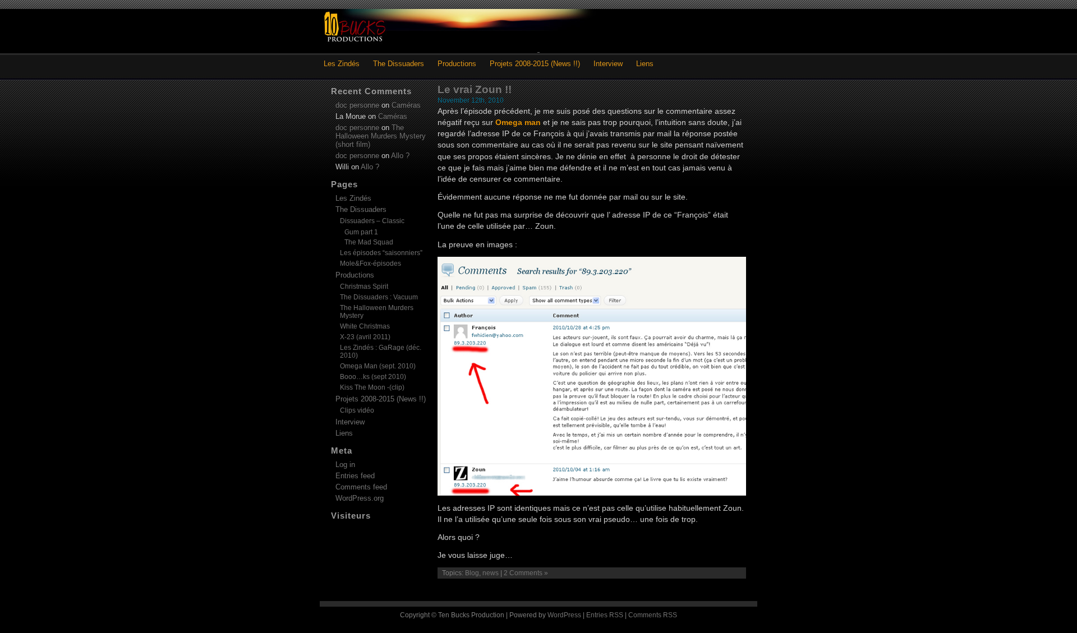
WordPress (564, 615)
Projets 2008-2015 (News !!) (535, 63)
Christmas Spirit (364, 286)
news (490, 573)
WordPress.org (359, 498)
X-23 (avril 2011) (365, 337)
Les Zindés (342, 63)
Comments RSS (652, 615)
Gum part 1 (361, 231)
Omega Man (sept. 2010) (378, 366)
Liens (644, 63)
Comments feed (361, 487)
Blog (472, 573)
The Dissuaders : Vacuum (379, 297)
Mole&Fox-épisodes (370, 263)
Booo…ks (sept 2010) (373, 377)
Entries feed (355, 476)
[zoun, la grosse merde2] (592, 492)
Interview (608, 63)
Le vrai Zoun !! (475, 89)
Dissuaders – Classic (372, 221)
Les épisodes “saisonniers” (381, 253)
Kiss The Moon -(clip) (372, 387)
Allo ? (400, 155)
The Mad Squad (368, 242)
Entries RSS (604, 615)
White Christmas (365, 326)
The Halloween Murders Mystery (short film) (380, 136)
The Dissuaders (398, 63)
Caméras (406, 105)
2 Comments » (526, 573)
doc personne (357, 105)
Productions (457, 63)
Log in (345, 464)
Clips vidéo (357, 410)
